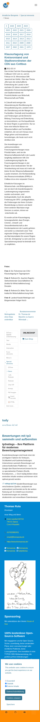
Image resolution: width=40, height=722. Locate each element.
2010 (15, 43)
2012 (29, 39)
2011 (8, 43)
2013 (22, 39)
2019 (8, 34)
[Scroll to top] (35, 717)
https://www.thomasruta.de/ (17, 542)
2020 (29, 30)
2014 (15, 39)
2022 (15, 30)
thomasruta (11, 548)
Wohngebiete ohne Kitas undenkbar (9, 316)
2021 (22, 30)
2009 (22, 43)
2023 (8, 30)
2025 (19, 26)
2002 (15, 47)
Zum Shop (29, 339)
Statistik (10, 684)
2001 (22, 47)
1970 (29, 47)
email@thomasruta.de (15, 537)
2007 (8, 47)
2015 (8, 39)
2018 (15, 34)
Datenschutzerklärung (15, 691)
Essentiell (11, 681)
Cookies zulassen (14, 698)
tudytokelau (23, 551)
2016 (29, 34)
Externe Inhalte (13, 686)
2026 (12, 26)
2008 (28, 43)
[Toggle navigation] (36, 5)
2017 (22, 34)
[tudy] (6, 4)
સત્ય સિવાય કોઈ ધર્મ (9, 425)
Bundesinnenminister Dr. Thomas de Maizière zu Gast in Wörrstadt (28, 316)
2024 (26, 26)
